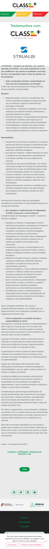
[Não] (45, 541)
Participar (37, 14)
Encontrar (21, 14)
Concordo (12, 545)
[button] (24, 469)
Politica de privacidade (31, 545)
